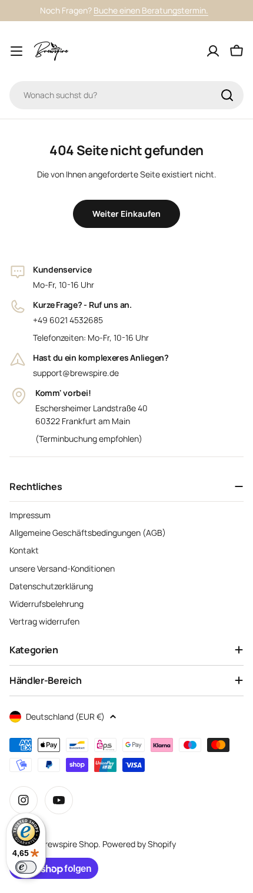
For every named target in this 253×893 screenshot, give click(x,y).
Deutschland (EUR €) (65, 716)
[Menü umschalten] (16, 51)
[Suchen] (227, 95)
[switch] (25, 867)
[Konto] (213, 51)
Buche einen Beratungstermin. (151, 10)
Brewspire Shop (68, 844)
